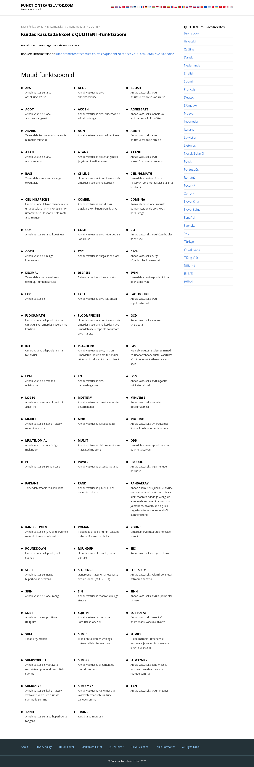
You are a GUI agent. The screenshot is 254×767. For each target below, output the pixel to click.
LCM (28, 376)
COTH (29, 251)
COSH (82, 230)
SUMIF (82, 634)
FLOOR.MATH (35, 315)
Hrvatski (190, 41)
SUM (28, 634)
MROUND (137, 419)
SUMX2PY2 (33, 686)
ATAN (29, 152)
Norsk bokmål (194, 153)
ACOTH (83, 109)
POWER (83, 462)
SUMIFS (136, 634)
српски (189, 193)
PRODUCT (138, 462)
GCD (134, 315)
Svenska (189, 226)
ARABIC (30, 131)
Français (189, 89)
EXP (28, 294)
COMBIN (84, 199)
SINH (134, 591)
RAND (82, 483)
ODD (134, 440)
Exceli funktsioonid (32, 26)
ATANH (136, 152)
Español (189, 217)
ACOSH (136, 88)
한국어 (188, 282)
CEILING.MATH (141, 174)
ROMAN (83, 527)
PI (26, 462)
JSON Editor (116, 747)
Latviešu (190, 137)
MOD (81, 419)
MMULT (31, 419)
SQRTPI (83, 613)
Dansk (188, 57)
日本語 (188, 274)
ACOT (29, 109)
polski (188, 161)
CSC (81, 251)
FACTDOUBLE (140, 294)
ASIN (81, 131)
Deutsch (189, 97)
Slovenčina (191, 201)
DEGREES (84, 273)
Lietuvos (190, 145)
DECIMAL (31, 273)
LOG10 (30, 398)
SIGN (29, 591)
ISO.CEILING (86, 346)
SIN (80, 591)
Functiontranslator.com (47, 5)
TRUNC (83, 712)
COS (28, 230)
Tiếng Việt (191, 258)
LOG (134, 376)
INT (28, 346)
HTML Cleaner (139, 747)
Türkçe (189, 242)
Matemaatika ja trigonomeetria (66, 26)
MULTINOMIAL (36, 440)
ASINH (135, 131)
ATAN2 (83, 152)
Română (189, 177)
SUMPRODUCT (35, 660)
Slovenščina (192, 209)
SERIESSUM (138, 570)
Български (191, 33)
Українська (192, 250)
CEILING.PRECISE (37, 199)
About (24, 747)
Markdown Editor (91, 747)
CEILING (84, 174)
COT (134, 230)
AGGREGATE (139, 109)
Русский (189, 185)
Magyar (189, 113)
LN (80, 376)
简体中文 (190, 266)
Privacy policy (44, 747)
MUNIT (83, 440)
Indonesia (191, 121)
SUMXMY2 (85, 686)
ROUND (136, 527)
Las (133, 346)
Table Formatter (165, 747)
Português (191, 169)
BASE (28, 174)
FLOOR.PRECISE (89, 315)
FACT (82, 294)
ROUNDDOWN (35, 548)
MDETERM (85, 398)
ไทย (186, 234)
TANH (29, 712)
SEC (133, 548)
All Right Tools (191, 747)
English (189, 73)
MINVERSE (138, 398)
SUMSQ (83, 660)
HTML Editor (66, 747)
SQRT (29, 613)
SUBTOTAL (139, 613)
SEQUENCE (85, 570)
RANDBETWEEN (36, 527)
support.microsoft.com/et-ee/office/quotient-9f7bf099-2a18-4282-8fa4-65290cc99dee (114, 54)
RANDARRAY (140, 483)
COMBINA (138, 199)
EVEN (134, 273)
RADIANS (31, 483)
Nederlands (192, 65)
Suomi (188, 81)
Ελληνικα (190, 105)
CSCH (135, 251)
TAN (134, 686)
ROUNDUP (85, 548)
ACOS (82, 88)
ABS (28, 88)
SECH (29, 570)
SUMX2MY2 (139, 660)
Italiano (189, 129)
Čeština (189, 49)
